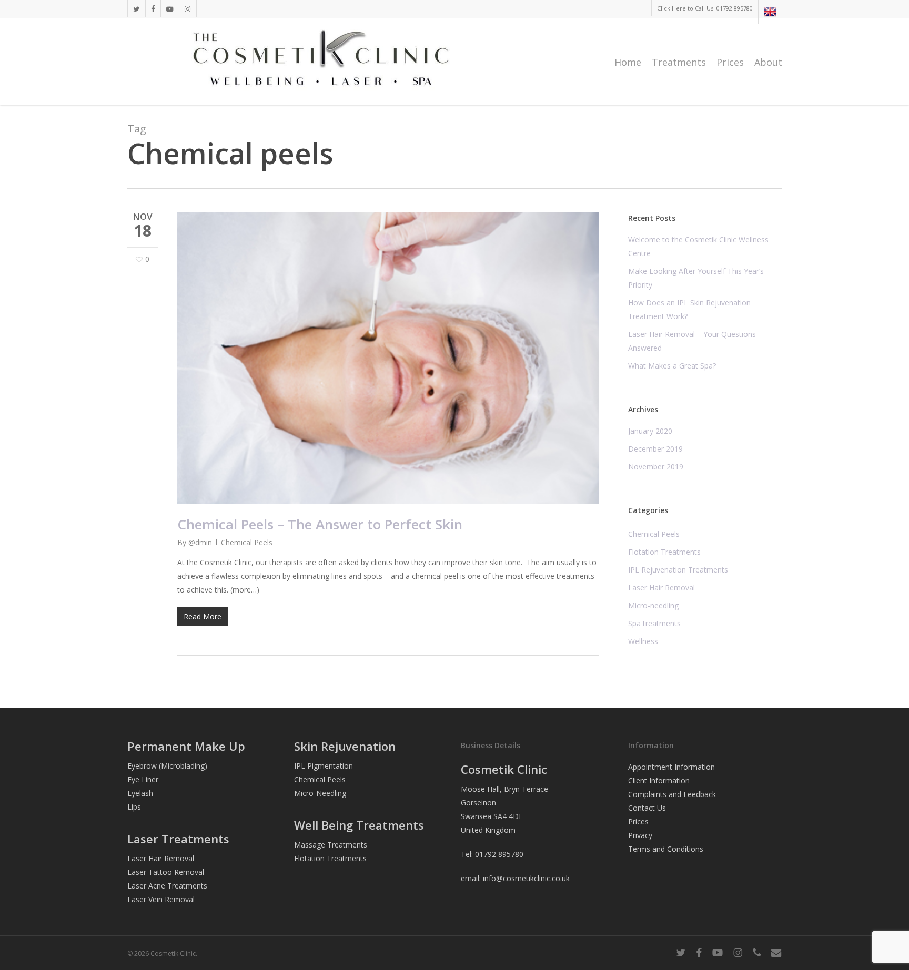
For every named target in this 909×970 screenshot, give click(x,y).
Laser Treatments (178, 838)
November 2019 (655, 467)
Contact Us (647, 808)
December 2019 (655, 449)
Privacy (640, 835)
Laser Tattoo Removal (165, 872)
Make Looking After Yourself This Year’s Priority (696, 278)
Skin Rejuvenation (345, 746)
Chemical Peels (246, 542)
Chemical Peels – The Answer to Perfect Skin (319, 524)
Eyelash (140, 793)
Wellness (643, 641)
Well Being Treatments (359, 825)
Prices (638, 821)
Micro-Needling (320, 793)
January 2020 (650, 431)
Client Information (659, 780)
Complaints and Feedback (672, 794)
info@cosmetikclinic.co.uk (526, 878)
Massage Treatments (330, 845)
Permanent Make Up (186, 746)
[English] (770, 12)
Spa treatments (654, 623)
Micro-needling (653, 605)
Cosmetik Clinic (504, 769)
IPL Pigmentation (323, 766)
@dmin (200, 542)
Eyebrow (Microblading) (167, 766)
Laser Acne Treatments (167, 886)
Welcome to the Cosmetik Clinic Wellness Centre (698, 246)
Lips (134, 807)
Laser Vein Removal (161, 899)
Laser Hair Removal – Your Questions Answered (692, 341)
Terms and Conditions (665, 849)
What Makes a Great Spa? (672, 366)
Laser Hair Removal (661, 588)
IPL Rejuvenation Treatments (678, 570)
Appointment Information (671, 767)
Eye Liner (142, 779)
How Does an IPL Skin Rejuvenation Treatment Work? (689, 309)
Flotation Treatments (664, 552)
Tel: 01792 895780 (492, 854)
